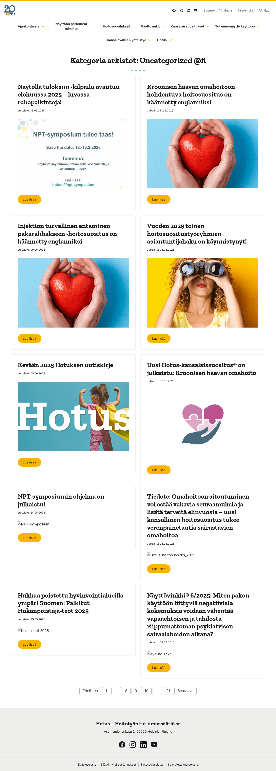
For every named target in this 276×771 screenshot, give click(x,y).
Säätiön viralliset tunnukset (118, 764)
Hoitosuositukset (116, 26)
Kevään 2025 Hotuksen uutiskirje (65, 365)
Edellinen (90, 691)
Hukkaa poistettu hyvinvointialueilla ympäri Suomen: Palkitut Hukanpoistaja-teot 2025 (70, 603)
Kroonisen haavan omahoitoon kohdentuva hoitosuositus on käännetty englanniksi (191, 94)
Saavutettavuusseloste (183, 764)
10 (146, 691)
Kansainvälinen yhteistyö (126, 40)
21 (168, 691)
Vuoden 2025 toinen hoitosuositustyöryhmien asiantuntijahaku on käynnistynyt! (197, 233)
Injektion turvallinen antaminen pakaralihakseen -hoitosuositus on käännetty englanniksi (67, 233)
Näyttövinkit (150, 26)
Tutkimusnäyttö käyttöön (235, 26)
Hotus (162, 40)
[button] (264, 10)
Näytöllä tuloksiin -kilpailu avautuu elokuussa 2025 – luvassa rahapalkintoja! (69, 94)
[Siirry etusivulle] (65, 10)
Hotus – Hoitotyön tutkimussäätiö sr (138, 724)
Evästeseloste (87, 764)
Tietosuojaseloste (152, 764)
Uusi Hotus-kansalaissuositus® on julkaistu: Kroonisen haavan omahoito (201, 368)
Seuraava (185, 691)
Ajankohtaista (28, 26)
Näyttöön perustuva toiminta (71, 26)
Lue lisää (29, 199)
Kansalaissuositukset (187, 26)
